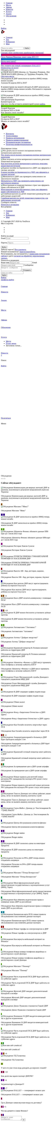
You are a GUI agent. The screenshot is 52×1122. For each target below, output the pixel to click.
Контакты (10, 134)
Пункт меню (11, 343)
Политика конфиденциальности (19, 144)
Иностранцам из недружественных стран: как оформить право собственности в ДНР (24, 190)
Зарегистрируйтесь (27, 252)
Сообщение (28, 265)
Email (3, 238)
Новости (9, 9)
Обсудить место (7, 76)
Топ (7, 40)
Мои (8, 44)
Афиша (9, 7)
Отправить (27, 270)
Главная (9, 3)
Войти (3, 28)
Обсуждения (11, 16)
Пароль (4, 243)
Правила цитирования (15, 138)
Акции (8, 14)
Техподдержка (12, 136)
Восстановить (20, 249)
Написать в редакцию (10, 205)
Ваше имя (5, 263)
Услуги (9, 12)
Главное (9, 37)
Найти (27, 48)
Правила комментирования (17, 140)
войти (42, 104)
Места (8, 5)
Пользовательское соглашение (18, 142)
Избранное (10, 42)
